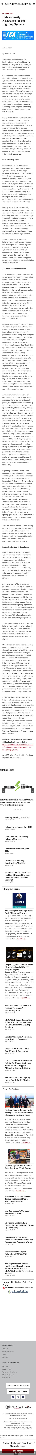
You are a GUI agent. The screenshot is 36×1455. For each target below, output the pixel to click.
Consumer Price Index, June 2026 (17, 849)
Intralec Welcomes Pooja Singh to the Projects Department (18, 1038)
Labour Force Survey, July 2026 (18, 827)
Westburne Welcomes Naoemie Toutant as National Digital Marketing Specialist (18, 1198)
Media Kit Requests (8, 1375)
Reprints (5, 1366)
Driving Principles (8, 1351)
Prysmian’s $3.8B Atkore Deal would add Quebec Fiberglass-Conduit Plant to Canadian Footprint (18, 876)
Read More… (21, 939)
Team (4, 1354)
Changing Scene (11, 889)
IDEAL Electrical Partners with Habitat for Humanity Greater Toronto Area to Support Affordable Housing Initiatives (18, 1064)
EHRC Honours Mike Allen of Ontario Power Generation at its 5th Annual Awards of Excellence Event (16, 802)
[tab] (15, 809)
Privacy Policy (7, 1369)
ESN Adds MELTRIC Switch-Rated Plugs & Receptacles (17, 1050)
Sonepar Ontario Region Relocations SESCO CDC (15, 1252)
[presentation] (18, 786)
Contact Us (6, 1377)
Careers (5, 1357)
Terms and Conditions (9, 1372)
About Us (5, 1349)
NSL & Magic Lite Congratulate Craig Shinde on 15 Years (19, 911)
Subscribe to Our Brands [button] (18, 1385)
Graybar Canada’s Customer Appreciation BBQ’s (17, 1212)
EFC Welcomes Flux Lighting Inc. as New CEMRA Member (17, 1078)
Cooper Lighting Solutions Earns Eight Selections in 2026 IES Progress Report (19, 967)
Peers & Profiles (11, 1089)
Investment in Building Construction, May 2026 (15, 861)
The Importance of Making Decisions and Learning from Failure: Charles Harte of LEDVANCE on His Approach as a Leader (19, 1268)
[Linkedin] (23, 1397)
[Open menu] (34, 4)
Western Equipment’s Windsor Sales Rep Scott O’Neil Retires (18, 1167)
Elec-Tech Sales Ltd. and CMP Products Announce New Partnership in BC (18, 1008)
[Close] (34, 1442)
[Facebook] (13, 1397)
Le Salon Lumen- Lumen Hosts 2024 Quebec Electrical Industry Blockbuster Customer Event (19, 1112)
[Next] (32, 790)
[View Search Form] (2, 4)
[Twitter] (18, 1397)
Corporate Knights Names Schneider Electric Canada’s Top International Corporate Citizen (19, 1239)
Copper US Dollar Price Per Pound (17, 1283)
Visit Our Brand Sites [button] (18, 1391)
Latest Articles (7, 13)
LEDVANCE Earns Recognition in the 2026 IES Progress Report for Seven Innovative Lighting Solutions (18, 1023)
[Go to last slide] (3, 790)
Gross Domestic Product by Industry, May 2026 (16, 837)
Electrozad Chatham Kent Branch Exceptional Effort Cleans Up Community (19, 1225)
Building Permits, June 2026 (17, 817)
